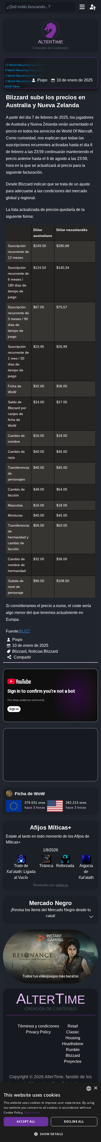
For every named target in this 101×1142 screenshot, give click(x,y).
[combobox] (88, 1088)
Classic (72, 1032)
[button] (50, 1133)
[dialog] (50, 1112)
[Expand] (91, 917)
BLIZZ (24, 631)
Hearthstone (72, 1044)
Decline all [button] (74, 1121)
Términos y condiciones (38, 1026)
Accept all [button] (26, 1121)
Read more (32, 1112)
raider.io (62, 885)
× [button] (95, 1088)
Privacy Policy (38, 1032)
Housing (72, 1038)
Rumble (73, 1050)
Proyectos (72, 1061)
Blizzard (73, 1055)
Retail (73, 1026)
